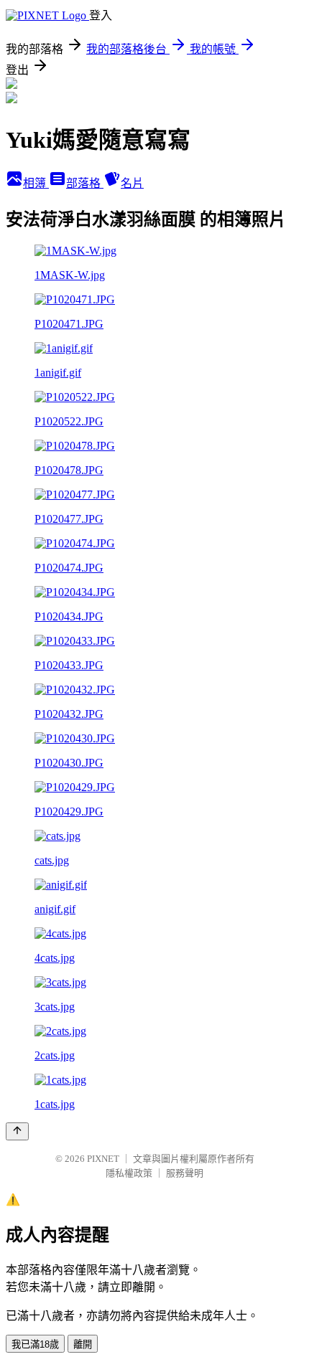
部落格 (84, 183)
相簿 (36, 183)
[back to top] (17, 1131)
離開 (82, 1344)
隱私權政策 (129, 1173)
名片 (132, 183)
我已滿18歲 (35, 1344)
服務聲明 (184, 1173)
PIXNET (103, 1158)
